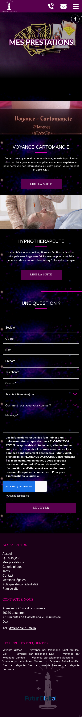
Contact (7, 575)
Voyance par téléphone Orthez (22, 661)
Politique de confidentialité (20, 584)
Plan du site (10, 588)
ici (37, 475)
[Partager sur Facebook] (75, 19)
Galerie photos (12, 566)
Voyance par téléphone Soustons (52, 657)
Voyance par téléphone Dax (35, 653)
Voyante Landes (51, 665)
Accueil (7, 553)
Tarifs (6, 571)
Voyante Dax (24, 665)
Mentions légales (14, 580)
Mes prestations (13, 562)
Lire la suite (41, 184)
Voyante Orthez (12, 649)
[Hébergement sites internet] (41, 705)
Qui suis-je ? (10, 558)
